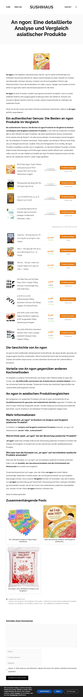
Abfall (58, 691)
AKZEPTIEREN (44, 691)
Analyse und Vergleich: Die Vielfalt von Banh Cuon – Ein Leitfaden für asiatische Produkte (38, 603)
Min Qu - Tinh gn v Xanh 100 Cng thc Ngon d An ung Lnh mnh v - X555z (28, 266)
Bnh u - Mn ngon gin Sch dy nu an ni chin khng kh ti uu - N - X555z (29, 252)
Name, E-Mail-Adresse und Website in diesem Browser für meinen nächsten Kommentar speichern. (42, 669)
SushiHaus (41, 7)
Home (8, 7)
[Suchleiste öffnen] (76, 7)
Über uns (18, 7)
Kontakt (68, 7)
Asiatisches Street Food (16, 599)
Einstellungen (14, 695)
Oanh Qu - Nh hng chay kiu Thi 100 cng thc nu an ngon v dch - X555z (29, 238)
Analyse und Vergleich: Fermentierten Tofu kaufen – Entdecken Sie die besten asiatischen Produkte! (42, 601)
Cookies (17, 693)
